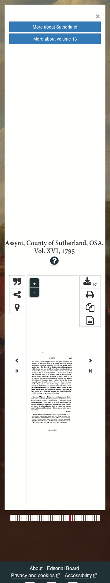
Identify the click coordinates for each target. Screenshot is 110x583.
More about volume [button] (55, 39)
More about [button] (55, 27)
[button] (90, 281)
